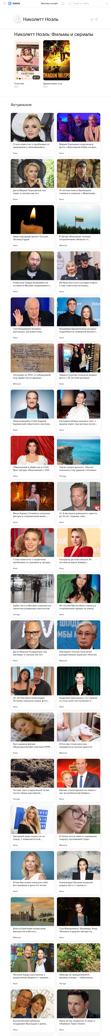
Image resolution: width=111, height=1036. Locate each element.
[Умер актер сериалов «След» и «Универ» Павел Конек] (78, 1011)
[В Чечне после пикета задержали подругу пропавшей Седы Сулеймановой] (78, 826)
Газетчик (19, 83)
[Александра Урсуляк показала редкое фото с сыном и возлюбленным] (78, 872)
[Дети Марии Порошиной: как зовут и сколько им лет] (32, 180)
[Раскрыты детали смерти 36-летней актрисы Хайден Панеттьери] (78, 549)
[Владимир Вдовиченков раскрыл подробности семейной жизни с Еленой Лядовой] (78, 319)
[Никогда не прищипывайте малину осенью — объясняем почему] (78, 965)
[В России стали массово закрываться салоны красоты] (78, 734)
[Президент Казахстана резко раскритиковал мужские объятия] (78, 642)
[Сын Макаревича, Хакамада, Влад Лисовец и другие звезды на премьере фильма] (78, 918)
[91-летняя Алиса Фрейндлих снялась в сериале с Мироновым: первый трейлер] (78, 180)
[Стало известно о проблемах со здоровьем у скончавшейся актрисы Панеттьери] (32, 134)
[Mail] (10, 3)
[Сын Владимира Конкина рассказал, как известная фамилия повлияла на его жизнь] (32, 319)
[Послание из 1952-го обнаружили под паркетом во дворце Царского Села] (32, 365)
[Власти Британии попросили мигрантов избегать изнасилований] (32, 918)
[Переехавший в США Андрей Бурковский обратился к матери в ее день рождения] (32, 411)
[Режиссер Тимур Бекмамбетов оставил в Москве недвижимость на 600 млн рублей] (32, 273)
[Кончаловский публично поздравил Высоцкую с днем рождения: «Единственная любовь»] (32, 1011)
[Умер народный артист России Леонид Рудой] (32, 226)
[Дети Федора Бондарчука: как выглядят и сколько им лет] (32, 642)
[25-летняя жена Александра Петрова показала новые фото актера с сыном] (32, 688)
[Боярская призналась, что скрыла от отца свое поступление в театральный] (78, 688)
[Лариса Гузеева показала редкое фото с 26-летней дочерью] (78, 365)
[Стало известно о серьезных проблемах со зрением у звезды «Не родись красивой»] (32, 549)
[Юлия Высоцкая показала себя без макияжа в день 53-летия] (32, 872)
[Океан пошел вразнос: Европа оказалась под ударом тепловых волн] (78, 457)
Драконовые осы (52, 83)
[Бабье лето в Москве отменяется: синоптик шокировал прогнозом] (32, 595)
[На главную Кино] (16, 3)
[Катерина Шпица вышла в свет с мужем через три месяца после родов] (78, 411)
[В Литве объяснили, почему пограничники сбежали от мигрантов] (78, 226)
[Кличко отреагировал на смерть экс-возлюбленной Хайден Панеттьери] (78, 780)
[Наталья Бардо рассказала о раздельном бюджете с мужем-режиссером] (32, 965)
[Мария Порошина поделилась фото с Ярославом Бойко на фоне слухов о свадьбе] (78, 134)
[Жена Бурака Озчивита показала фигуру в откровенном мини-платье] (32, 503)
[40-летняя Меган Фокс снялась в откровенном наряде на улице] (78, 595)
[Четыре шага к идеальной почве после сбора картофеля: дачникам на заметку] (32, 780)
